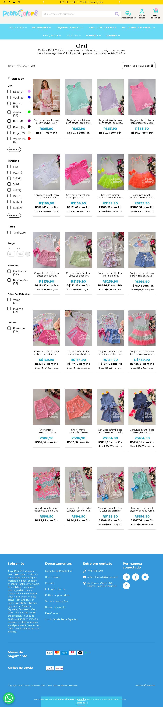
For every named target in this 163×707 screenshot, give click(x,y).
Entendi (81, 703)
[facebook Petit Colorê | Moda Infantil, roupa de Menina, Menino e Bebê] (9, 2)
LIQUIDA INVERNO (69, 27)
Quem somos (52, 577)
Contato (49, 583)
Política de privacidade (57, 595)
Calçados (51, 35)
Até (18, 248)
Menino (112, 35)
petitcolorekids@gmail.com (102, 577)
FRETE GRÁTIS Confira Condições (81, 2)
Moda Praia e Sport (137, 27)
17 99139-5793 (95, 571)
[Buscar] (117, 14)
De (8, 248)
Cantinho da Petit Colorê (58, 571)
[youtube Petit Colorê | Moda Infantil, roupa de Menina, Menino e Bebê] (14, 2)
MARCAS (22, 65)
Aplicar (27, 254)
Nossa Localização (55, 607)
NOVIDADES (40, 27)
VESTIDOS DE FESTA (103, 27)
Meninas (92, 35)
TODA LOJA (16, 27)
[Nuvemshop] (145, 686)
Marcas (73, 35)
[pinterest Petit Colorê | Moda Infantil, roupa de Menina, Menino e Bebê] (19, 2)
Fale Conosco (52, 613)
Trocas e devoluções (56, 601)
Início (10, 65)
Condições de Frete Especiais (61, 619)
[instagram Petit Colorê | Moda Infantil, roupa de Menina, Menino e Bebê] (4, 2)
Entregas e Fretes (55, 589)
